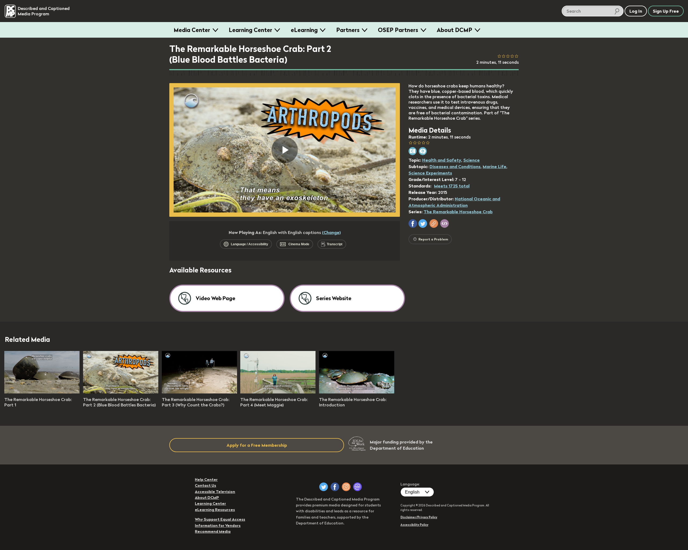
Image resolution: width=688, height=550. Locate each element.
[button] (412, 223)
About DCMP (454, 29)
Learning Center (250, 29)
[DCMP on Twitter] (323, 486)
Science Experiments (430, 173)
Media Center (192, 29)
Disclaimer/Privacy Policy (418, 517)
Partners (348, 29)
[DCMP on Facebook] (335, 486)
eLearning (304, 29)
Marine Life (494, 166)
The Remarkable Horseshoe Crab (458, 211)
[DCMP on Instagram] (346, 486)
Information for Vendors (218, 525)
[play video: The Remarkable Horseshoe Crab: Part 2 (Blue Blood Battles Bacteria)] (120, 392)
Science (471, 160)
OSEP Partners (398, 29)
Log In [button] (635, 11)
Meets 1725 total (452, 186)
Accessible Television (215, 491)
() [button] (331, 232)
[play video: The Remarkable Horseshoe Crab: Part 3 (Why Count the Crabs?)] (199, 392)
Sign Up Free (666, 11)
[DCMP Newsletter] (357, 486)
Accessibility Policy (414, 525)
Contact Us (205, 485)
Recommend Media (213, 531)
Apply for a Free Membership (257, 445)
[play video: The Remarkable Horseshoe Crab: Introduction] (356, 392)
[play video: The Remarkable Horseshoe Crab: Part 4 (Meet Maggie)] (278, 392)
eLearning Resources (215, 509)
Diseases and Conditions (455, 166)
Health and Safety (441, 160)
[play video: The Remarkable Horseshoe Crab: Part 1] (42, 392)
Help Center (206, 479)
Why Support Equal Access (220, 519)
